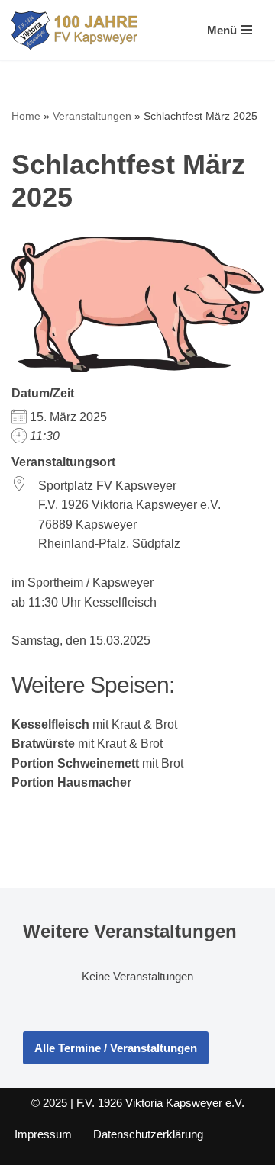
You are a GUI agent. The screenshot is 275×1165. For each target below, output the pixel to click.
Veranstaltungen (92, 116)
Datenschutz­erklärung (148, 1134)
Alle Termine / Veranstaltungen (115, 1047)
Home (25, 116)
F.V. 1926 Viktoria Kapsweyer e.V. (160, 1102)
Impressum (43, 1134)
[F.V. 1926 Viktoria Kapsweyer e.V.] (74, 30)
